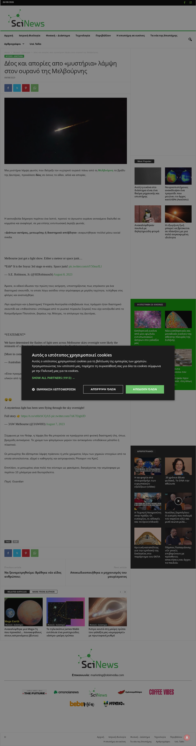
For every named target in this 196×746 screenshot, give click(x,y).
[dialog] (98, 373)
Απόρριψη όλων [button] (103, 389)
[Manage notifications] (187, 738)
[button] (98, 378)
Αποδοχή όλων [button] (145, 389)
